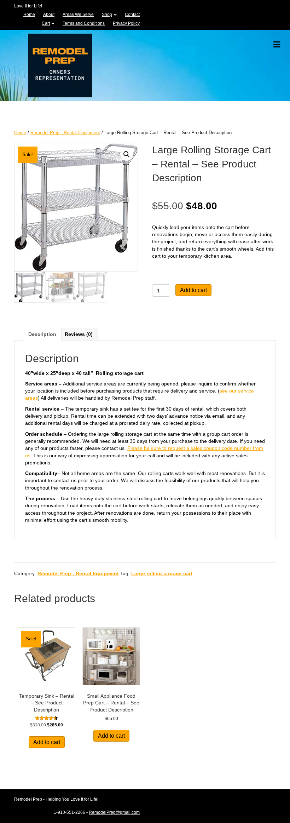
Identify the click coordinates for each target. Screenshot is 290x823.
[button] (126, 154)
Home (29, 14)
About (48, 14)
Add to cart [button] (46, 742)
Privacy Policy (126, 23)
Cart (46, 23)
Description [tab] (42, 334)
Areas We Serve (78, 14)
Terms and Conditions (84, 23)
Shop (107, 14)
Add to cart (193, 290)
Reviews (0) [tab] (79, 334)
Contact (132, 14)
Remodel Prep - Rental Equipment (65, 132)
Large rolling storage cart (161, 573)
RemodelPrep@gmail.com (114, 812)
